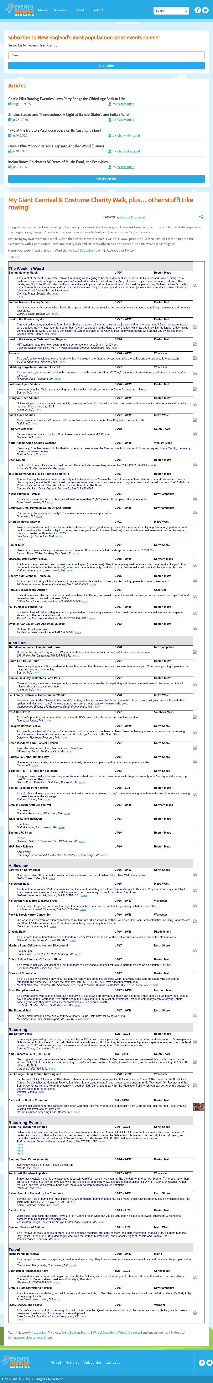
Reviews (61, 10)
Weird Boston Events (75, 1332)
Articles (72, 1362)
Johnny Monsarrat (132, 217)
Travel (79, 10)
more (55, 293)
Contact (97, 10)
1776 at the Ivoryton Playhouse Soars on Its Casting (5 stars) (54, 130)
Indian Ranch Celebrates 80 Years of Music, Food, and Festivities (58, 162)
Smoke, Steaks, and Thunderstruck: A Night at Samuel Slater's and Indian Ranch (69, 114)
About (43, 10)
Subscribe (87, 250)
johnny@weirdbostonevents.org (30, 1337)
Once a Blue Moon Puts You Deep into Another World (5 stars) (56, 146)
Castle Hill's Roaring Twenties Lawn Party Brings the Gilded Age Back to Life (66, 99)
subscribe (40, 1332)
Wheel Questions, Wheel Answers (116, 1332)
